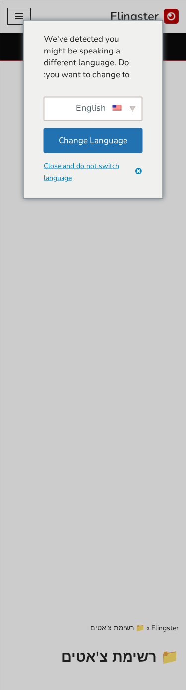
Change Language (93, 140)
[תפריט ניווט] (19, 16)
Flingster (165, 628)
